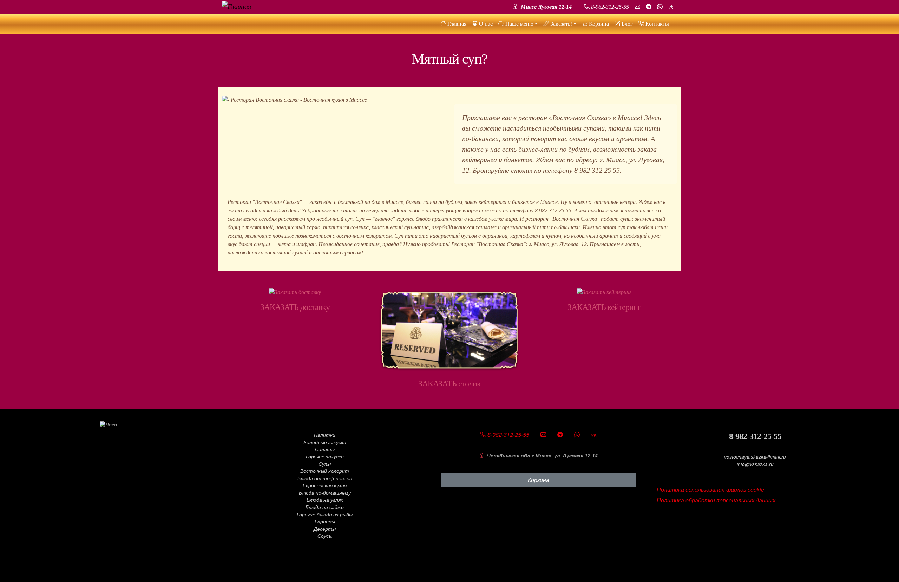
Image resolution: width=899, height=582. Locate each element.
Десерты (325, 528)
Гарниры (325, 521)
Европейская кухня (325, 485)
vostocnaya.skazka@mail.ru (755, 457)
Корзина (538, 480)
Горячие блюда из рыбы (325, 514)
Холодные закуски (324, 442)
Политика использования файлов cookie (710, 489)
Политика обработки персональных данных (716, 500)
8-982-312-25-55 (755, 436)
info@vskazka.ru (755, 464)
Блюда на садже (325, 507)
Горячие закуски (325, 456)
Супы (325, 464)
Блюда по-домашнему (325, 492)
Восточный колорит (324, 471)
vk (670, 7)
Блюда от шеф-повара (324, 478)
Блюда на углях (325, 499)
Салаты (325, 449)
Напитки (324, 434)
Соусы (324, 536)
